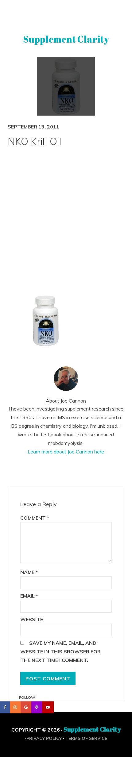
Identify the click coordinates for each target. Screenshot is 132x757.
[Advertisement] (66, 225)
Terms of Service (86, 738)
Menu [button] (66, 13)
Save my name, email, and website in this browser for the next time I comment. (60, 651)
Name (29, 572)
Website (31, 619)
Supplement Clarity (66, 39)
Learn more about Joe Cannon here (66, 452)
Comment (34, 518)
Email (29, 596)
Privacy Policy (44, 738)
